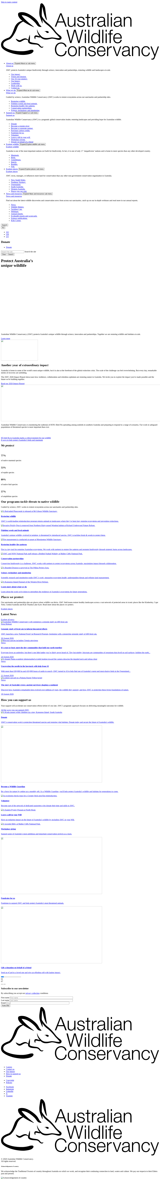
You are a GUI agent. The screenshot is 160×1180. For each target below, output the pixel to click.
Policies (9, 1082)
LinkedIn (9, 1091)
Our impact (10, 1071)
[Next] (5, 984)
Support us (10, 115)
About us (9, 66)
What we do (11, 93)
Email (3, 1003)
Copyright (10, 1080)
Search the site (30, 252)
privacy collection (33, 993)
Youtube (9, 1096)
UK (7, 234)
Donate (9, 247)
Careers (9, 1067)
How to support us (13, 1074)
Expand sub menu (25, 63)
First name (5, 998)
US (7, 237)
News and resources (14, 196)
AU (7, 232)
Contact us (10, 1069)
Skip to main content (9, 2)
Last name (5, 1000)
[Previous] (2, 984)
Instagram (10, 1089)
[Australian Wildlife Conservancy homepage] (80, 59)
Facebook (10, 1087)
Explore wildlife (12, 147)
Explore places (12, 171)
